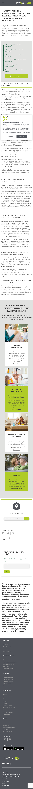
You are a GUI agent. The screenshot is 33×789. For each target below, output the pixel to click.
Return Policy (5, 772)
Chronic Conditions (8, 647)
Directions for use (7, 696)
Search (5, 694)
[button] (3, 533)
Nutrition (5, 710)
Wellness (5, 649)
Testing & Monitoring (8, 664)
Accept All (21, 136)
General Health (7, 651)
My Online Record (7, 731)
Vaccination (6, 666)
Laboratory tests (7, 705)
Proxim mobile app (8, 677)
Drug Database (7, 714)
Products (6, 673)
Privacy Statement (26, 132)
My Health (6, 640)
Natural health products (9, 707)
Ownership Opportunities (9, 727)
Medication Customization (10, 662)
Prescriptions (6, 660)
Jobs (4, 723)
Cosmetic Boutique (8, 681)
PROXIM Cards (7, 683)
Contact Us (6, 725)
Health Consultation (8, 668)
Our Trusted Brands (8, 679)
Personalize (10, 136)
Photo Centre (6, 686)
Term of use (5, 779)
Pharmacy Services (9, 656)
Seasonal (5, 644)
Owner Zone (5, 785)
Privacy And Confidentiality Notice (11, 774)
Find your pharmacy (18, 76)
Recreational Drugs (8, 712)
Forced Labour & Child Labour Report (11, 776)
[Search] (26, 518)
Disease (5, 699)
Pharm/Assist (7, 690)
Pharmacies (5, 781)
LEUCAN (5, 729)
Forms (5, 701)
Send (7, 571)
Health (5, 703)
